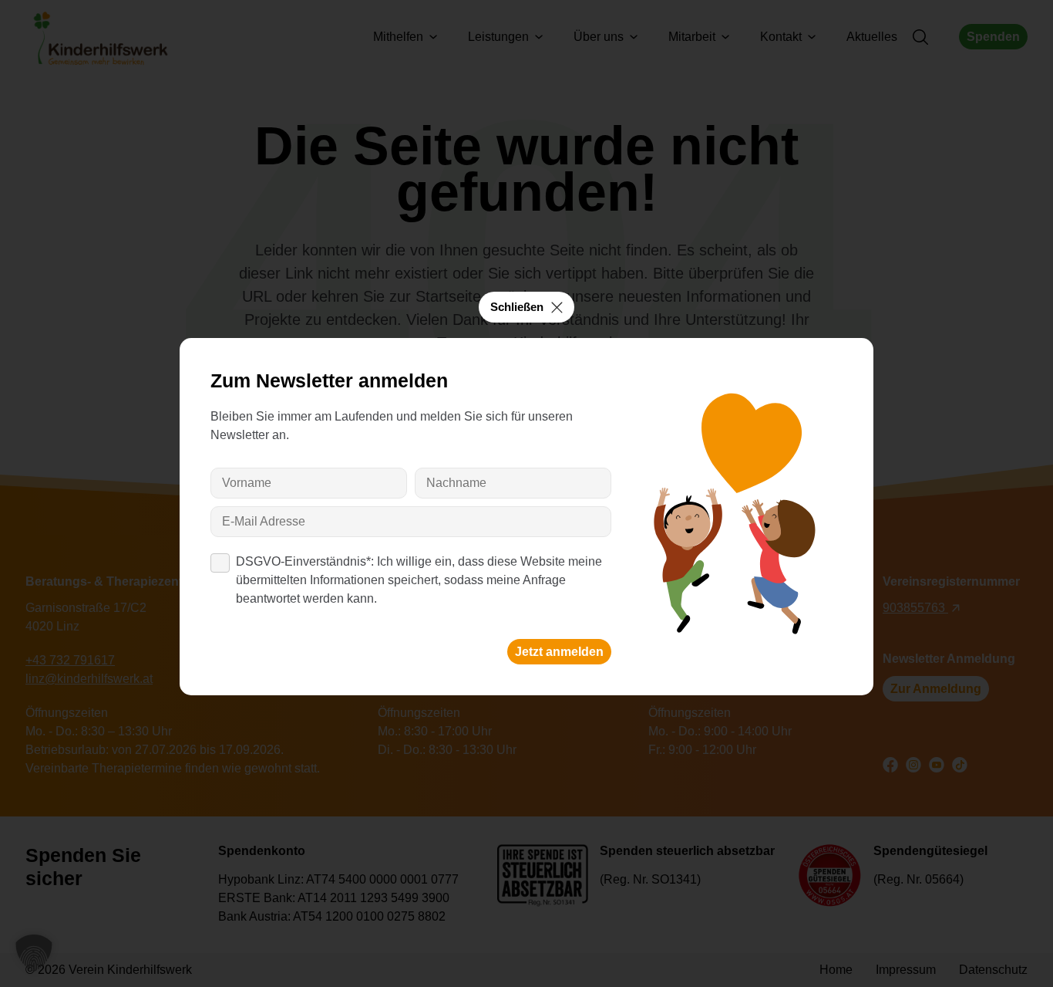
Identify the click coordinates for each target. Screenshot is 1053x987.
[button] (34, 953)
